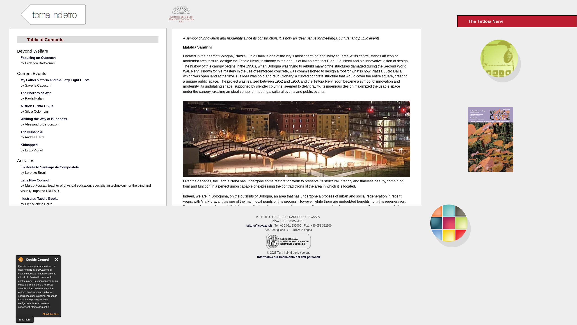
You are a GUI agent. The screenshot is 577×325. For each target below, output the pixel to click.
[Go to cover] (522, 139)
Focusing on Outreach (38, 58)
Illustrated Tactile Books (39, 198)
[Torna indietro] (53, 14)
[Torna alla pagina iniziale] (499, 223)
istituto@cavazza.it (258, 225)
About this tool (50, 314)
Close (56, 259)
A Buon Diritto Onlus (37, 106)
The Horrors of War (36, 93)
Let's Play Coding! (35, 180)
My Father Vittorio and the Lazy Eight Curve (55, 80)
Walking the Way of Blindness (44, 119)
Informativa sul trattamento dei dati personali (288, 257)
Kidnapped (29, 145)
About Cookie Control (20, 259)
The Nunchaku (32, 132)
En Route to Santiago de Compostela (50, 167)
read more (24, 319)
